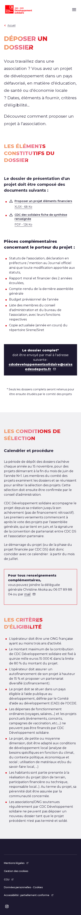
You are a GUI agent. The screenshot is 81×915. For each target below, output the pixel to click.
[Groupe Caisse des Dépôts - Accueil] (18, 9)
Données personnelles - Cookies (23, 887)
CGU (6, 879)
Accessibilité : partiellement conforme (26, 895)
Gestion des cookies (16, 871)
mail (27, 594)
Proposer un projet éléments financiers (43, 203)
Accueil (11, 25)
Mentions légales (14, 863)
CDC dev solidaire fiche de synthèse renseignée (40, 219)
